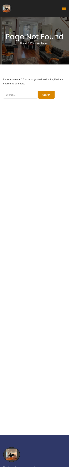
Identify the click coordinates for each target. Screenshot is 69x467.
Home (23, 42)
